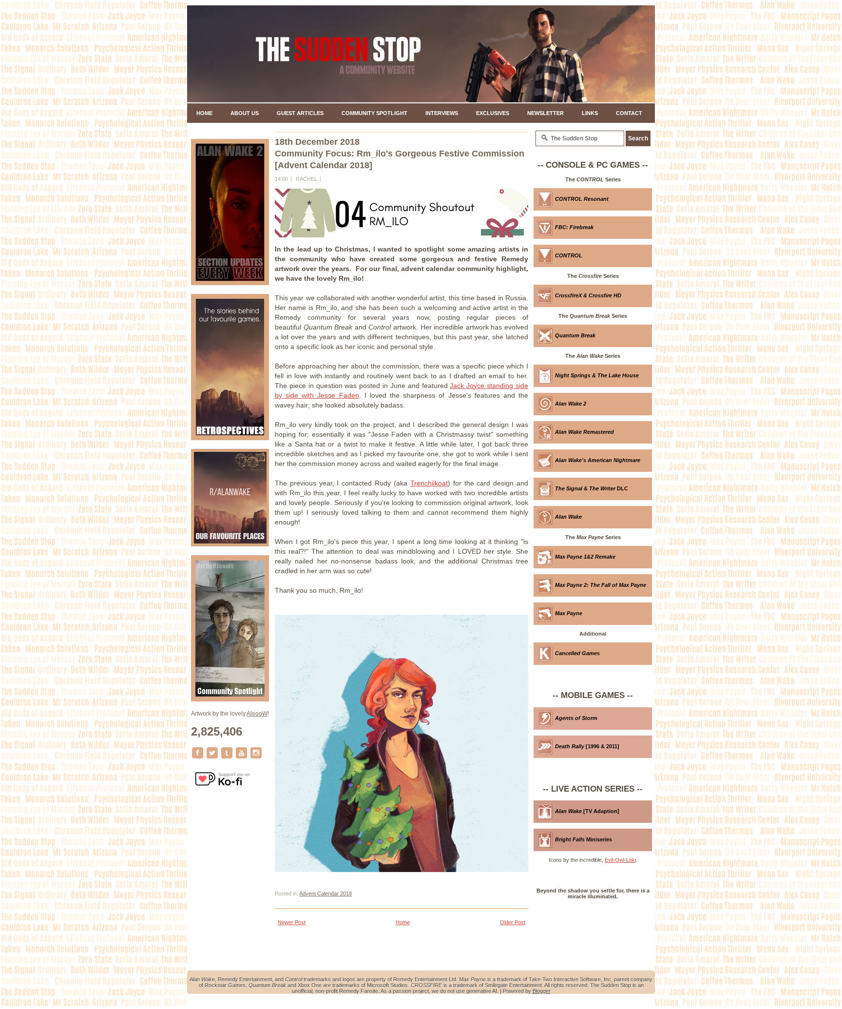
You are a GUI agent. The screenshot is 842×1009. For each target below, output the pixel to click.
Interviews (441, 113)
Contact (629, 113)
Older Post (512, 922)
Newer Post (292, 922)
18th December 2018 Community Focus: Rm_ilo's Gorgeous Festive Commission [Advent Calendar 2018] (399, 153)
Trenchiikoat (429, 483)
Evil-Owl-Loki (620, 860)
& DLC (591, 488)
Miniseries (583, 839)
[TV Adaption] (587, 811)
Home (204, 113)
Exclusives (492, 113)
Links (590, 113)
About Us (244, 113)
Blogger (542, 991)
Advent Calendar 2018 (325, 893)
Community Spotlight (374, 113)
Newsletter (545, 113)
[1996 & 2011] (587, 746)
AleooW (257, 713)
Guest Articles (300, 113)
